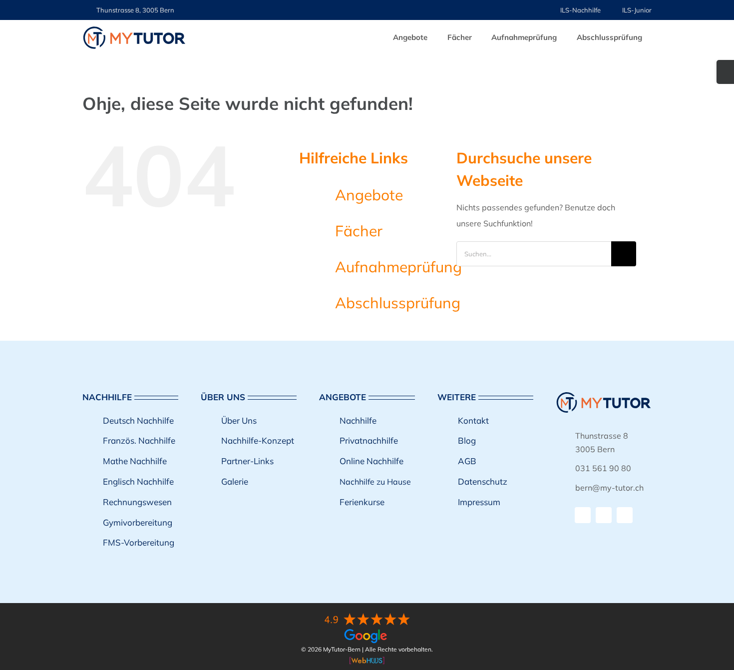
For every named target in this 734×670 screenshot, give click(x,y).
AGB (467, 461)
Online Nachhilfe (371, 461)
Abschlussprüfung (397, 302)
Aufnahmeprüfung (398, 266)
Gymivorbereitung (137, 522)
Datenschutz (482, 481)
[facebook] (583, 515)
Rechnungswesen (137, 502)
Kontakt (473, 420)
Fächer (358, 230)
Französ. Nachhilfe (139, 440)
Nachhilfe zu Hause (375, 482)
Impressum (479, 502)
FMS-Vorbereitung (138, 542)
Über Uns (239, 420)
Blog (467, 440)
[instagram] (604, 515)
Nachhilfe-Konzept (257, 440)
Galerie (234, 481)
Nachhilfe (358, 420)
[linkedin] (625, 515)
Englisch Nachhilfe (138, 481)
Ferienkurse (362, 502)
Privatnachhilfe (369, 440)
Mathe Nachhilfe (135, 461)
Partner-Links (247, 461)
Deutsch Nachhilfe (138, 420)
